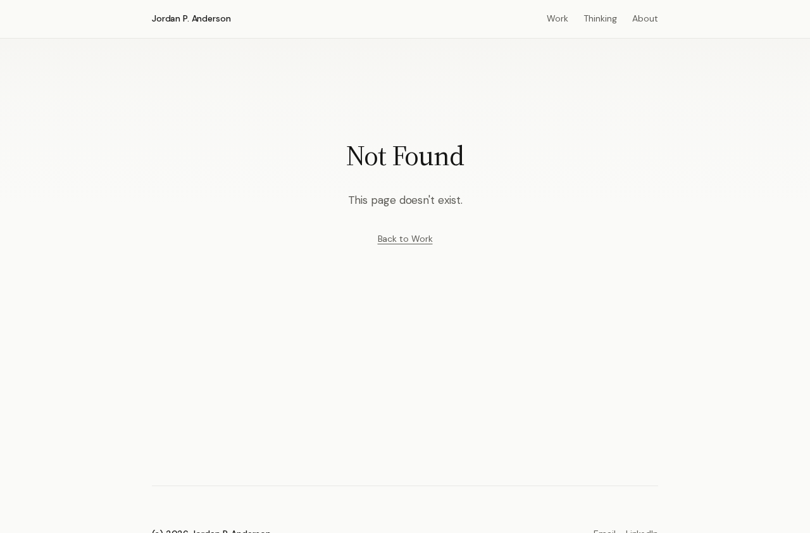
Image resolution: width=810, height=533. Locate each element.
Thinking (600, 18)
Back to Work (405, 238)
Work (557, 18)
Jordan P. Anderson (191, 18)
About (645, 18)
